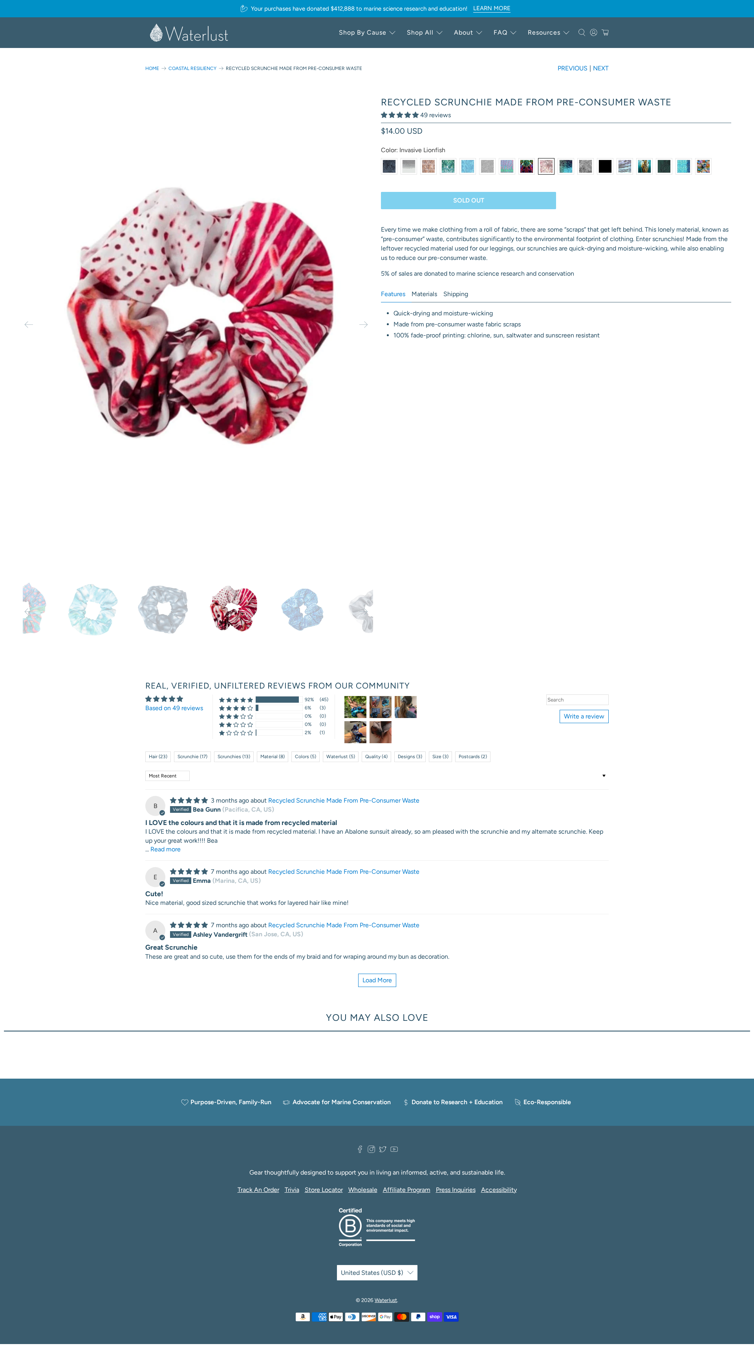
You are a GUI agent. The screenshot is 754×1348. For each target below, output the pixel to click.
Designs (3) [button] (410, 756)
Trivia (292, 1189)
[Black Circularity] (605, 166)
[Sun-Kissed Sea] (448, 166)
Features (393, 294)
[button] (400, 115)
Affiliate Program (406, 1189)
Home (152, 68)
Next (601, 68)
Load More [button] (377, 980)
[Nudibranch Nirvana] (703, 166)
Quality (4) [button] (376, 756)
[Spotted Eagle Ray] (487, 166)
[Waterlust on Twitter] (382, 1151)
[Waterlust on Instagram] (371, 1151)
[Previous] (28, 324)
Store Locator (324, 1189)
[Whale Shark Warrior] (389, 166)
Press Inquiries (456, 1189)
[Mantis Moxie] (526, 166)
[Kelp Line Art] (664, 166)
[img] (189, 800)
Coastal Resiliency (192, 68)
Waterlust (386, 1300)
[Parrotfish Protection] (507, 166)
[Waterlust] (189, 33)
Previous (572, 68)
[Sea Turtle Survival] (428, 166)
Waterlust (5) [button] (340, 756)
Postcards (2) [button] (473, 756)
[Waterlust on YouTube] (394, 1151)
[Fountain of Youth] (566, 166)
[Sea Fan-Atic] (467, 166)
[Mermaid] (683, 166)
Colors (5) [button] (305, 756)
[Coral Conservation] (585, 166)
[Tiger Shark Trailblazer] (409, 166)
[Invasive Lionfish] (546, 166)
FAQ (500, 32)
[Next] (363, 324)
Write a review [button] (584, 716)
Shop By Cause (362, 32)
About (463, 32)
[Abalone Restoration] (625, 166)
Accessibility (499, 1189)
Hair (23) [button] (158, 756)
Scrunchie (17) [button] (192, 756)
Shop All (420, 32)
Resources (544, 32)
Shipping (455, 294)
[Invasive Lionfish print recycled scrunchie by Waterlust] (198, 324)
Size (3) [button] (440, 756)
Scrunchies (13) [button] (234, 756)
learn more (492, 8)
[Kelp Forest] (644, 166)
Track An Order (258, 1189)
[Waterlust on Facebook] (360, 1151)
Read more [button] (165, 849)
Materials (424, 294)
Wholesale (362, 1189)
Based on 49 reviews (174, 708)
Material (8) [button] (272, 756)
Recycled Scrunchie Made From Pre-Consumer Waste (343, 800)
